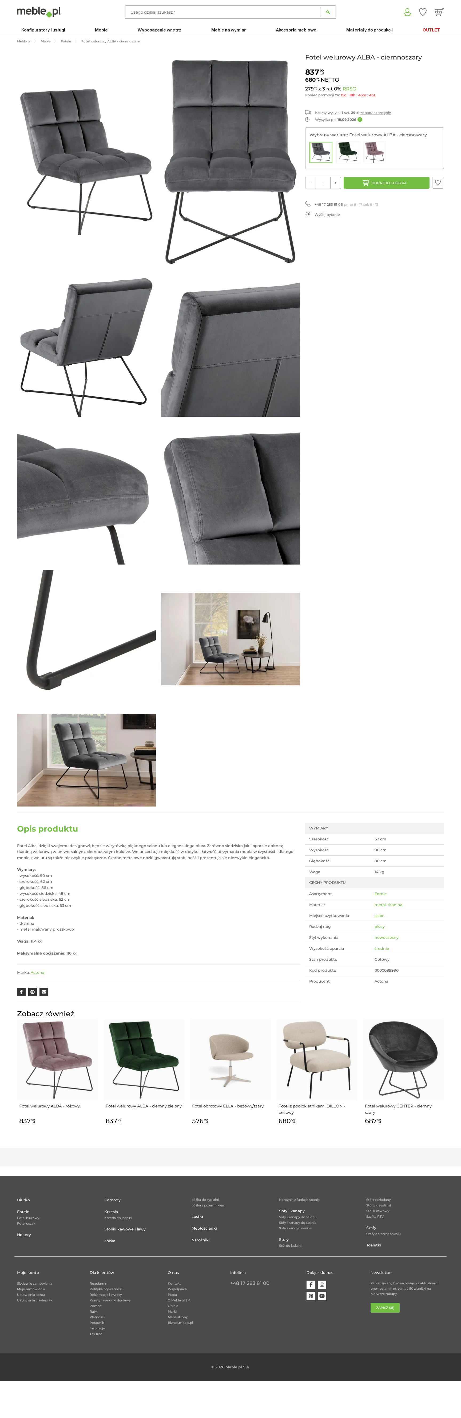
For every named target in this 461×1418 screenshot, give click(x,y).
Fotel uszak (26, 1223)
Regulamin (98, 1283)
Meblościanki (204, 1228)
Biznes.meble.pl (180, 1323)
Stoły (284, 1239)
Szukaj (328, 12)
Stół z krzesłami (378, 1205)
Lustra (197, 1216)
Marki (172, 1311)
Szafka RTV (375, 1216)
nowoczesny (387, 937)
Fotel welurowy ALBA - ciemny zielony (144, 1106)
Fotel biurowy (28, 1218)
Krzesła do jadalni (118, 1218)
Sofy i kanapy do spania (297, 1223)
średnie (382, 948)
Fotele (381, 893)
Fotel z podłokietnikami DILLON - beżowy (312, 1109)
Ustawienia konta (31, 1295)
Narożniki (201, 1240)
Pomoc (96, 1306)
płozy (380, 926)
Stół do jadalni (290, 1246)
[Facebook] (311, 1285)
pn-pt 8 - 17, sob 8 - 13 (346, 204)
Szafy (371, 1227)
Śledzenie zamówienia (34, 1283)
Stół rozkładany (378, 1200)
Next (445, 1081)
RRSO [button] (349, 89)
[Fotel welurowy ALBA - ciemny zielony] (347, 152)
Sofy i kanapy (292, 1211)
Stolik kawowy (378, 1211)
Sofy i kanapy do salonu (298, 1217)
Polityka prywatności (107, 1289)
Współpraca (177, 1289)
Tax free (96, 1334)
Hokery (24, 1234)
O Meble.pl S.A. (179, 1300)
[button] (438, 183)
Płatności (97, 1317)
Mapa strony (178, 1317)
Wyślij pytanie (327, 214)
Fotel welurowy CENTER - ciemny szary (398, 1109)
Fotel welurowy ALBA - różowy (49, 1106)
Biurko (23, 1200)
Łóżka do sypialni (205, 1200)
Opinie (173, 1306)
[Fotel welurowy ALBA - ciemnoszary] (320, 152)
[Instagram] (322, 1285)
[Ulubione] (423, 12)
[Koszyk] (439, 12)
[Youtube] (322, 1296)
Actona (37, 972)
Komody (112, 1200)
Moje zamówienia (31, 1289)
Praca (172, 1295)
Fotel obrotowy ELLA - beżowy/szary (228, 1106)
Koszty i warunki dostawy (110, 1300)
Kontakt (174, 1283)
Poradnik (97, 1323)
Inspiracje (97, 1328)
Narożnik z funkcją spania (299, 1200)
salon (380, 915)
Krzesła (111, 1211)
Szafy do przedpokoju (383, 1234)
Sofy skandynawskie (295, 1228)
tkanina (395, 904)
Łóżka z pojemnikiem (208, 1205)
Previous (15, 1081)
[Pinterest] (311, 1296)
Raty (93, 1311)
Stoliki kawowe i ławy (125, 1229)
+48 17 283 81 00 (249, 1283)
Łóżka (109, 1240)
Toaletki (373, 1245)
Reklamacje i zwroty (106, 1295)
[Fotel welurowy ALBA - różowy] (374, 152)
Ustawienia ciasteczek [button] (34, 1300)
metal (380, 904)
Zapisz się (385, 1308)
